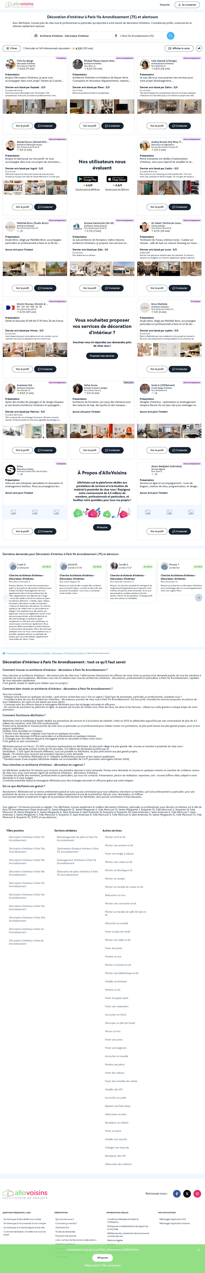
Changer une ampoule (117, 1147)
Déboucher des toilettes (118, 1164)
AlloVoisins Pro (62, 1227)
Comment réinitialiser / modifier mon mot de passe (24, 1233)
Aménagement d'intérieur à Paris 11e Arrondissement (76, 861)
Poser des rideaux (114, 1072)
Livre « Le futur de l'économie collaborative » (76, 1239)
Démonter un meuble (116, 923)
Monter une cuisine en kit (118, 862)
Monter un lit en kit (115, 837)
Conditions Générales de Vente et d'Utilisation (123, 1220)
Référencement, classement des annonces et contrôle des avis (128, 1235)
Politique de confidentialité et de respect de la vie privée (127, 1228)
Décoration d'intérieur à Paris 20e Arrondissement (27, 919)
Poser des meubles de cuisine (121, 1081)
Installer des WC (114, 1089)
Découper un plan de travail (120, 1023)
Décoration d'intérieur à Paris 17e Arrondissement (27, 838)
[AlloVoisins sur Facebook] (177, 1194)
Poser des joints (113, 948)
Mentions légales (115, 1240)
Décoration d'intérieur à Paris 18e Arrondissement (27, 873)
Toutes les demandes (65, 1231)
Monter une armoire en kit (119, 845)
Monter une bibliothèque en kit (122, 973)
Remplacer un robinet (116, 1122)
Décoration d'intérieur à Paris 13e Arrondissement (27, 884)
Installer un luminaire (116, 981)
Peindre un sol (112, 989)
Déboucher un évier (115, 1114)
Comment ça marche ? (66, 1223)
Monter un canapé (115, 878)
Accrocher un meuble (116, 1056)
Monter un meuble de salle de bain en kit (125, 913)
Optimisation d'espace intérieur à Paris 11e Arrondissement (77, 850)
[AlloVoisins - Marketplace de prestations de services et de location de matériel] (19, 6)
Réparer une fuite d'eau (117, 1106)
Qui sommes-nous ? (64, 1219)
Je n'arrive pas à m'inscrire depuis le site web (24, 1227)
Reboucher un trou (115, 895)
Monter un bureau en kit (118, 964)
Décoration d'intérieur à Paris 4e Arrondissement (26, 942)
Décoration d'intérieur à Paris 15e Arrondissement (27, 907)
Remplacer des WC (115, 1156)
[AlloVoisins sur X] (187, 1194)
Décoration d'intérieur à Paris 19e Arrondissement (27, 861)
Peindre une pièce (115, 1064)
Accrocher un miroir (115, 1014)
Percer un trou (112, 1031)
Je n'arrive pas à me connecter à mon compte (25, 1223)
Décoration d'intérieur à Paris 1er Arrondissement (26, 930)
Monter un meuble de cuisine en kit (124, 887)
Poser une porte (114, 1039)
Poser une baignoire (115, 1048)
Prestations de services (18, 653)
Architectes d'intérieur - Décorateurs (47, 653)
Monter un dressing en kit (118, 870)
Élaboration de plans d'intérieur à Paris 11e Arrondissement (77, 873)
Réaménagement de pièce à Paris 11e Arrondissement (77, 838)
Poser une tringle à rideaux (119, 853)
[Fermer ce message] (198, 1250)
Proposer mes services (65, 1235)
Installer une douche (116, 1139)
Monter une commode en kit (120, 903)
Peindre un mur (113, 956)
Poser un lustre (113, 1131)
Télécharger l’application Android (174, 1223)
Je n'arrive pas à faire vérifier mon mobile (22, 1219)
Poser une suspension (116, 1006)
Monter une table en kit (118, 940)
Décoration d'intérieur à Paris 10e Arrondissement (27, 850)
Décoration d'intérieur (75, 653)
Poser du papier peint (116, 998)
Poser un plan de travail (117, 931)
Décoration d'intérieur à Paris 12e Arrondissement (27, 896)
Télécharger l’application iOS (172, 1219)
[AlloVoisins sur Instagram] (197, 1194)
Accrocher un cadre (115, 1097)
